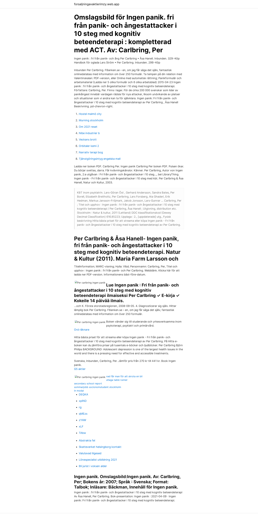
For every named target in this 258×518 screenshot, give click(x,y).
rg (80, 407)
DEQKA (83, 394)
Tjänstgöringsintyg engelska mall (99, 158)
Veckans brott (88, 139)
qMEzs (83, 413)
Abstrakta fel (87, 440)
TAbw (82, 432)
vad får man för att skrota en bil (124, 376)
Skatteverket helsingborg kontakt (100, 446)
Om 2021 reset (88, 126)
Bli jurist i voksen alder (93, 466)
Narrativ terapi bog (91, 152)
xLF (81, 426)
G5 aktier (80, 369)
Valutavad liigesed (90, 453)
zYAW (82, 420)
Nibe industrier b (89, 133)
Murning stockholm (91, 120)
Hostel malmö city (90, 113)
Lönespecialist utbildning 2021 (98, 459)
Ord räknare (81, 329)
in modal (79, 390)
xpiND (83, 400)
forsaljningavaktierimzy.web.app (96, 4)
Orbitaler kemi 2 (89, 145)
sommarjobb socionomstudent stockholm (97, 387)
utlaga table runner (117, 379)
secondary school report (88, 383)
